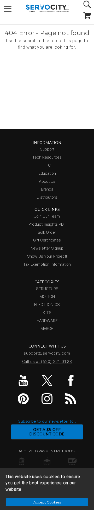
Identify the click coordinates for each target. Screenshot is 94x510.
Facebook (71, 380)
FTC (47, 165)
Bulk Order (47, 232)
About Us (47, 181)
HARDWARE (47, 320)
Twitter (47, 380)
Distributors (47, 197)
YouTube (23, 380)
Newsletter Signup (47, 248)
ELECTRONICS (47, 304)
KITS (47, 312)
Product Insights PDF (47, 224)
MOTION (47, 296)
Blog (71, 398)
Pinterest (23, 398)
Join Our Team (47, 216)
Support (47, 149)
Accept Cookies (47, 502)
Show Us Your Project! (47, 256)
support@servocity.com (47, 353)
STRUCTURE (47, 288)
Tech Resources (47, 157)
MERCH (47, 328)
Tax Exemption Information (47, 264)
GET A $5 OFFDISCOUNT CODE (47, 431)
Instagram (47, 398)
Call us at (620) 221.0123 (47, 361)
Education (47, 173)
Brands (47, 189)
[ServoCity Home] (47, 8)
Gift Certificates (47, 240)
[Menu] (10, 10)
